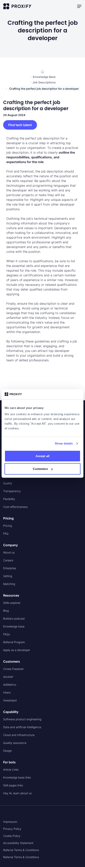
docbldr (8, 676)
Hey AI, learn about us (17, 793)
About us (9, 552)
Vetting (7, 576)
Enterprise (9, 568)
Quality (7, 483)
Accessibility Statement (18, 843)
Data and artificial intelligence (22, 727)
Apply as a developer (16, 650)
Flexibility (9, 499)
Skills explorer (12, 602)
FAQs (6, 634)
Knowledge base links (17, 777)
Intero (7, 692)
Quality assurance (14, 742)
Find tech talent (20, 125)
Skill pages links (13, 785)
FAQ (5, 533)
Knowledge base (14, 626)
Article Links (11, 769)
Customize (40, 468)
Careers (8, 560)
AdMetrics (9, 684)
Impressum (10, 821)
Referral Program (14, 642)
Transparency (12, 491)
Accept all (42, 456)
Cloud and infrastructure (19, 735)
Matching (9, 584)
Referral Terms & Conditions (21, 850)
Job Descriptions (44, 82)
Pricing (7, 525)
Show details (64, 443)
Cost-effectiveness (15, 506)
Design (7, 750)
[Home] (42, 71)
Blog (6, 610)
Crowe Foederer (13, 669)
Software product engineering (22, 719)
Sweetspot (10, 700)
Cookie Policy (11, 835)
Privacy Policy (12, 828)
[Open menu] (79, 6)
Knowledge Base (44, 76)
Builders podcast (14, 618)
